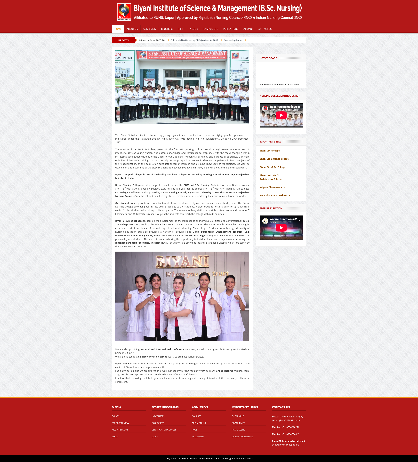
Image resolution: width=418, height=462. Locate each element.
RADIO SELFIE (238, 429)
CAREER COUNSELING (242, 436)
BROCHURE (167, 28)
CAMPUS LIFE (210, 28)
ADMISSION (149, 28)
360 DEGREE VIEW (120, 423)
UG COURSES (158, 416)
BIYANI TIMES (238, 423)
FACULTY (193, 28)
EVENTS (115, 416)
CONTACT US (265, 28)
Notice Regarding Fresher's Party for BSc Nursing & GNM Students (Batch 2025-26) (279, 78)
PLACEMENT (198, 436)
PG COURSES (158, 423)
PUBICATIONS (230, 28)
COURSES (196, 416)
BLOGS (115, 436)
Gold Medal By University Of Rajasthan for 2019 (194, 40)
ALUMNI (248, 28)
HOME (117, 28)
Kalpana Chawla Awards (272, 187)
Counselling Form (232, 40)
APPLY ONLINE (199, 423)
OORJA (155, 436)
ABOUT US (132, 28)
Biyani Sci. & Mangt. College (274, 158)
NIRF (181, 28)
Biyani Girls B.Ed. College (272, 167)
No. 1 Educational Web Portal (275, 195)
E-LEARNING (238, 416)
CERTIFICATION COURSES (164, 429)
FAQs (194, 429)
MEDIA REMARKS (120, 429)
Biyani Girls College (270, 150)
